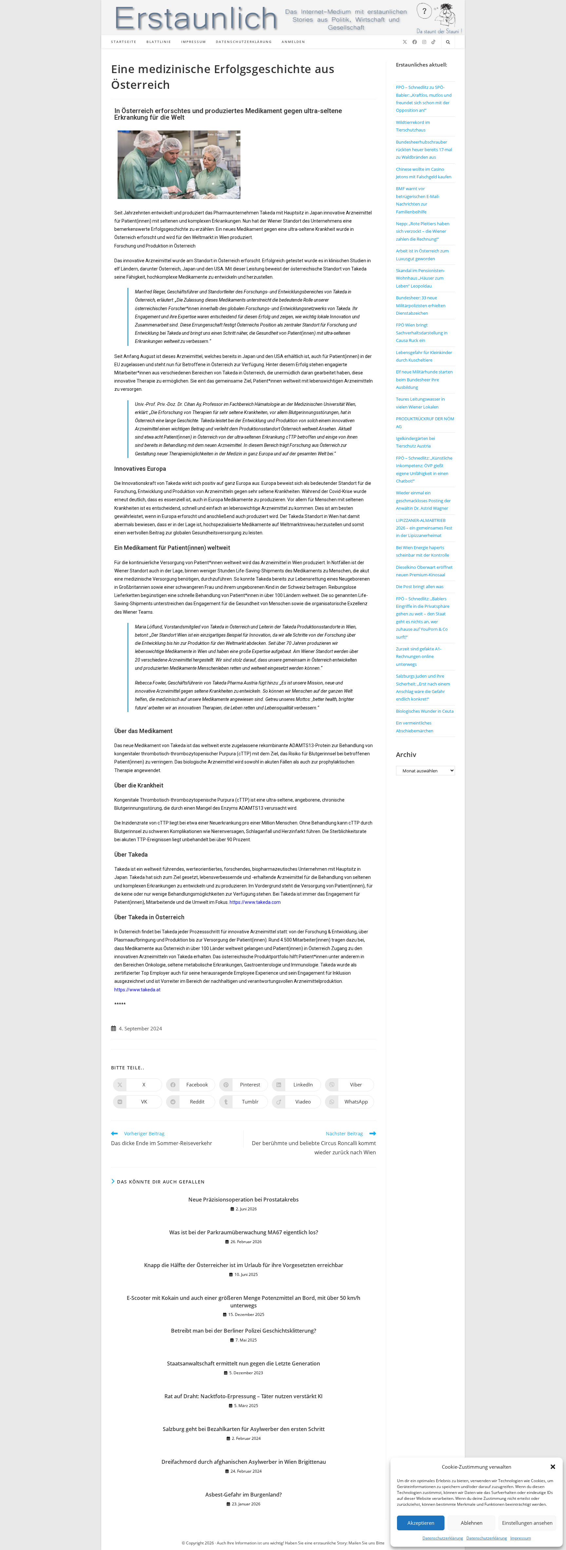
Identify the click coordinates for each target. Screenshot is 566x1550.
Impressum (520, 1538)
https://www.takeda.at (137, 989)
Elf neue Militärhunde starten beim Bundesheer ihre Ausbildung (424, 379)
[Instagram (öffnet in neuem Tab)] (424, 42)
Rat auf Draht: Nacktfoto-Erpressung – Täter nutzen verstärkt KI (243, 1396)
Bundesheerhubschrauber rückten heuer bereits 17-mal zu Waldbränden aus (424, 149)
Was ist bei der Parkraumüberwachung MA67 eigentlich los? (243, 1232)
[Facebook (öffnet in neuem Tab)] (415, 42)
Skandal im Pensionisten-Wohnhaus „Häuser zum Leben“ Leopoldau (420, 278)
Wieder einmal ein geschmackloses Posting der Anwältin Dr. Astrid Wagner (423, 500)
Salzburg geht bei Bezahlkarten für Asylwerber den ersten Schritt (244, 1429)
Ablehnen (471, 1523)
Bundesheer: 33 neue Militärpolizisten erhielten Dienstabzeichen (420, 305)
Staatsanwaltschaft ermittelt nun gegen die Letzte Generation (243, 1363)
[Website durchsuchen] (448, 42)
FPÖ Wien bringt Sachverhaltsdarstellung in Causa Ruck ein (421, 332)
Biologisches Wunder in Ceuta (425, 711)
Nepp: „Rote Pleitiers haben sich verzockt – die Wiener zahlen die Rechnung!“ (422, 231)
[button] (553, 1466)
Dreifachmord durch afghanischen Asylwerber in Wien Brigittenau (243, 1461)
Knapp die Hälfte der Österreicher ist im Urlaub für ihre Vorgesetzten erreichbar (243, 1265)
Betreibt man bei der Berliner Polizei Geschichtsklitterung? (243, 1330)
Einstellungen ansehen (527, 1523)
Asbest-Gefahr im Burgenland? (243, 1494)
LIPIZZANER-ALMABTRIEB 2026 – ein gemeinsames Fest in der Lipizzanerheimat (424, 528)
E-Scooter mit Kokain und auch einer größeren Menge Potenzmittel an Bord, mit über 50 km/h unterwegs (243, 1301)
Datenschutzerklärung (443, 1538)
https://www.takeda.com (255, 902)
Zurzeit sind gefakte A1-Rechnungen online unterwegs (418, 656)
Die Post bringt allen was (419, 586)
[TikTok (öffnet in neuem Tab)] (433, 42)
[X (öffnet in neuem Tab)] (405, 42)
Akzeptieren (420, 1523)
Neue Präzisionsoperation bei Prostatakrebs (243, 1199)
